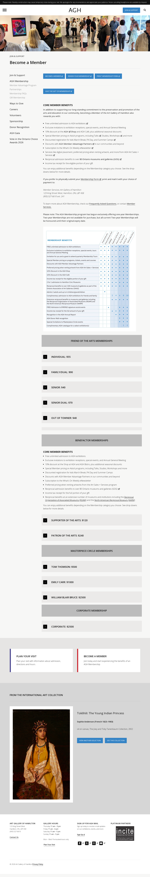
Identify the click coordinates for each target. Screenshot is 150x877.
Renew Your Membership (79, 76)
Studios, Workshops (111, 135)
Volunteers (15, 115)
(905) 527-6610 (15, 831)
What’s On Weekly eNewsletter (77, 148)
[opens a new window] (80, 843)
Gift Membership (17, 97)
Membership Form (90, 179)
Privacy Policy (37, 864)
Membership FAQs (18, 93)
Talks (96, 135)
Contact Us (14, 837)
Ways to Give (16, 103)
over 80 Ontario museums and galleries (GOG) (96, 488)
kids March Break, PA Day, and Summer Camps (91, 139)
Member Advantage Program (23, 85)
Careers (14, 109)
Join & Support (131, 10)
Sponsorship (16, 121)
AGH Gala (15, 133)
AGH (75, 10)
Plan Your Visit (49, 844)
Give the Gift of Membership (57, 91)
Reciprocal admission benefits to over (82, 159)
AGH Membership (19, 81)
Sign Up (80, 834)
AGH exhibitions (78, 123)
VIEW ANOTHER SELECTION (90, 740)
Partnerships (15, 89)
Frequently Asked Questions (102, 203)
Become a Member (53, 76)
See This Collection (116, 740)
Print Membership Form (107, 76)
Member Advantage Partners (78, 144)
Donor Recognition (19, 127)
